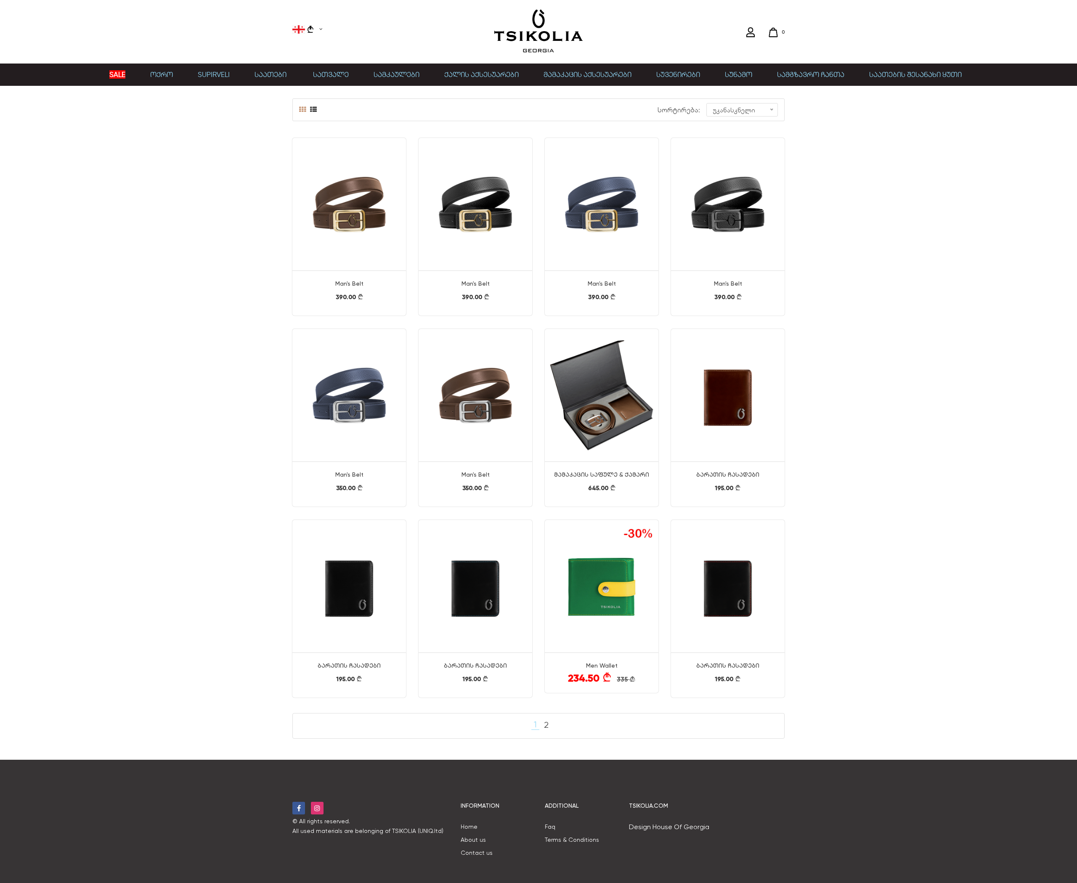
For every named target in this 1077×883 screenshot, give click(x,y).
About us (473, 839)
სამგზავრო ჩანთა (810, 74)
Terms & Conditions (572, 839)
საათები (271, 74)
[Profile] (751, 32)
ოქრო (161, 74)
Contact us (477, 852)
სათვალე (331, 74)
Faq (550, 826)
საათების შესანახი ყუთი (915, 74)
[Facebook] (298, 808)
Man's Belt (349, 283)
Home (469, 826)
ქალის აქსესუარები (481, 74)
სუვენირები (678, 74)
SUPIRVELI (214, 74)
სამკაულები (396, 74)
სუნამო (738, 74)
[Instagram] (317, 808)
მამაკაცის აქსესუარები (587, 74)
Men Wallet (602, 665)
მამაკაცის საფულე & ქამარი (601, 474)
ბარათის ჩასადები (727, 474)
